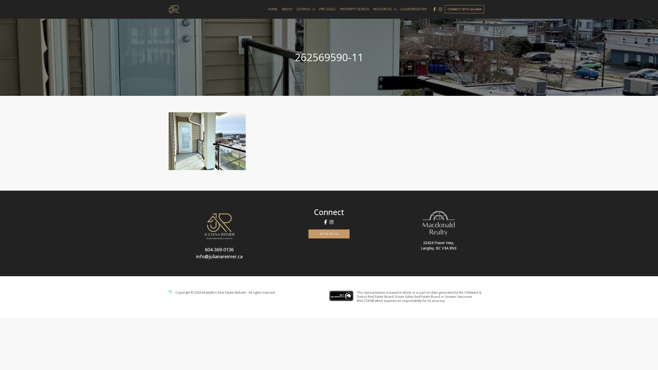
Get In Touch (328, 234)
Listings (303, 9)
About (287, 9)
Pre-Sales (327, 9)
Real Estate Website (232, 292)
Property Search (354, 9)
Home (273, 9)
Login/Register (414, 9)
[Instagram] (440, 9)
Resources (382, 9)
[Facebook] (434, 9)
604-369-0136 (219, 249)
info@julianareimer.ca (219, 256)
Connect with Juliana (464, 9)
